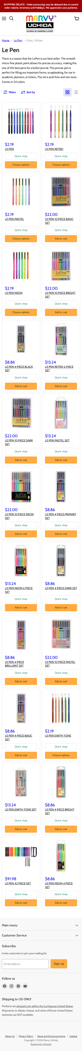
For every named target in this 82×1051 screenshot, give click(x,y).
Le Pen (18, 40)
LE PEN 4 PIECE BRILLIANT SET (14, 664)
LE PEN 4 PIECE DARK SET (61, 588)
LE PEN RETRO (54, 149)
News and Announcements (51, 1036)
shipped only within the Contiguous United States (44, 1006)
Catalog (73, 1036)
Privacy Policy (26, 1036)
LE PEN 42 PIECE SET (18, 883)
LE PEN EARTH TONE (58, 735)
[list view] (76, 92)
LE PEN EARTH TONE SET (20, 809)
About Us (10, 1036)
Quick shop (21, 156)
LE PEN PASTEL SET (57, 440)
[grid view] (67, 92)
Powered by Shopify (41, 1044)
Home (6, 40)
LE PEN (9, 149)
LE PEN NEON (14, 293)
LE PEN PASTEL (14, 219)
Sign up (59, 963)
